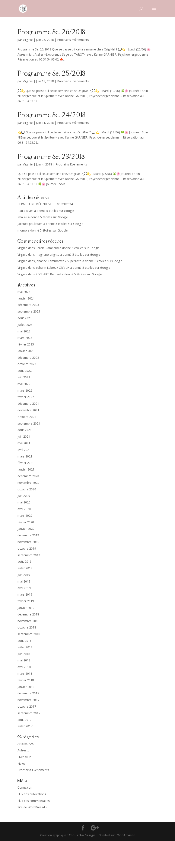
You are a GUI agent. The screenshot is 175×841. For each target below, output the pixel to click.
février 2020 (26, 522)
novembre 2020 (28, 483)
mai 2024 (24, 292)
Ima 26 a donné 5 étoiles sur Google (43, 217)
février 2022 (26, 397)
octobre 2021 (27, 417)
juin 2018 (24, 654)
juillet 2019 (25, 568)
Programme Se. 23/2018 (51, 157)
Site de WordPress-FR (33, 807)
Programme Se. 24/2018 (52, 115)
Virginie (28, 40)
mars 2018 (25, 673)
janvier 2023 (26, 351)
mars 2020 (25, 515)
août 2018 (25, 641)
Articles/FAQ (26, 744)
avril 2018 (24, 667)
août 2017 (25, 720)
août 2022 (25, 371)
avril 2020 (24, 509)
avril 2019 (24, 588)
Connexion (25, 787)
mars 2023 (25, 338)
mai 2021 (24, 443)
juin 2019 (24, 575)
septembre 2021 (29, 423)
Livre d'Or (24, 757)
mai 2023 (24, 331)
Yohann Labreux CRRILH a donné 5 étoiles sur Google (73, 268)
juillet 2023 (25, 325)
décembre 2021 (28, 403)
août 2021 (25, 430)
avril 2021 (24, 450)
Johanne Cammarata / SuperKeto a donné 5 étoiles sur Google (79, 261)
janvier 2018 (26, 687)
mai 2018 (24, 660)
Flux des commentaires (34, 801)
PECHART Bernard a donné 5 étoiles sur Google (69, 274)
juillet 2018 (25, 647)
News (21, 763)
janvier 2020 (26, 529)
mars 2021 (25, 456)
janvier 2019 (26, 608)
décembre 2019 (28, 535)
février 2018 (26, 680)
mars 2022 (25, 390)
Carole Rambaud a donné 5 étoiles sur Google (67, 248)
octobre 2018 (27, 627)
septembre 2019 (29, 555)
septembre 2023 (29, 311)
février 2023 (26, 344)
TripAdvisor (126, 835)
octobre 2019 (27, 548)
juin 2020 (24, 496)
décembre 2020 (28, 476)
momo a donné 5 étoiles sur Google (43, 230)
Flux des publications (32, 794)
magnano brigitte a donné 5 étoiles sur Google (68, 254)
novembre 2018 (28, 621)
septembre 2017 (29, 713)
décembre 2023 (28, 305)
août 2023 (25, 318)
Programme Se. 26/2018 (51, 32)
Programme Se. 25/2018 (51, 74)
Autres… (23, 750)
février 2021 (26, 463)
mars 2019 (25, 594)
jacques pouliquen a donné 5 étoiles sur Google (50, 224)
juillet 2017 (25, 726)
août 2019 (25, 561)
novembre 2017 (28, 700)
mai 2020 (24, 502)
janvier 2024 (26, 298)
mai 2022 (24, 384)
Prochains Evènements (73, 40)
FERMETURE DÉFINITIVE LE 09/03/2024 (45, 204)
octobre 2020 (27, 489)
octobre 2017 (27, 706)
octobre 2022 (27, 364)
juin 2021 (24, 436)
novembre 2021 (28, 410)
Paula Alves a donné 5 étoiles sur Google (46, 211)
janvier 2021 (26, 469)
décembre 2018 (28, 614)
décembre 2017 (28, 693)
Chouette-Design (82, 835)
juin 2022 (24, 377)
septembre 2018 (29, 634)
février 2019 (26, 601)
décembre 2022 (28, 358)
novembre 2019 (28, 542)
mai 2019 (24, 581)
